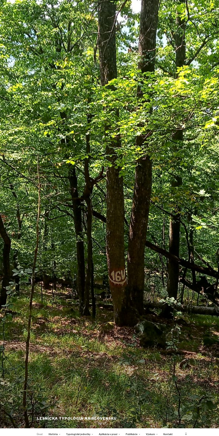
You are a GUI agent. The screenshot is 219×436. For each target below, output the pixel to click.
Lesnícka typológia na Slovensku (77, 418)
